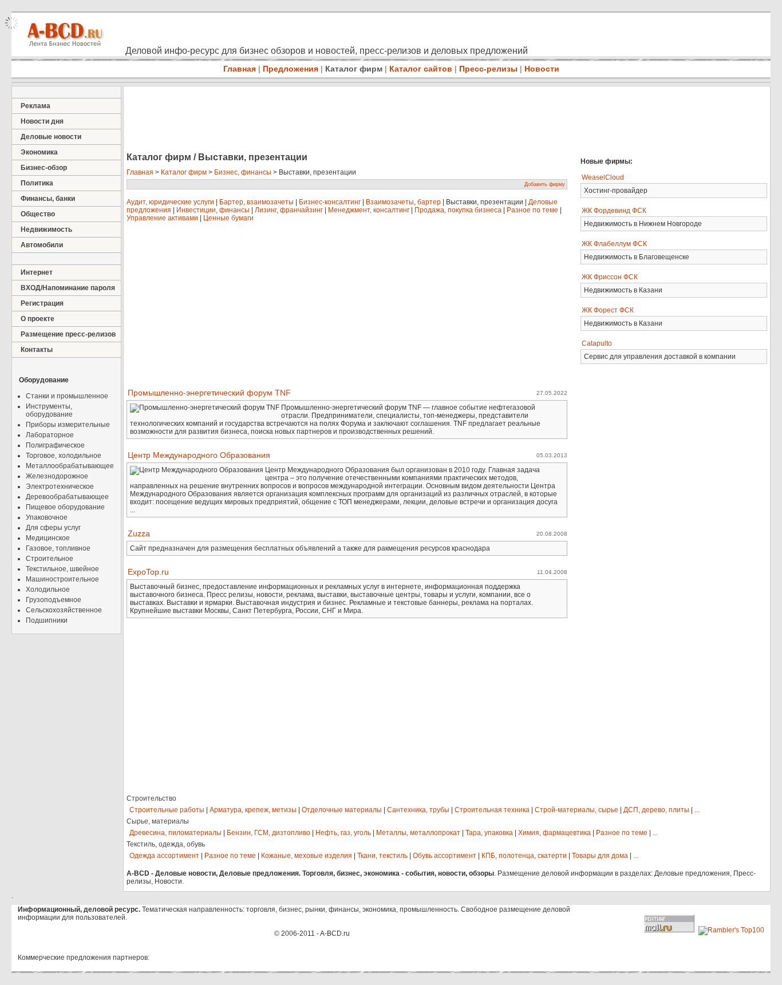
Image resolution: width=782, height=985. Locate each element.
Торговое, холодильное (63, 456)
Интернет (37, 272)
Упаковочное (47, 517)
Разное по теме (532, 210)
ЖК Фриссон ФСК (610, 277)
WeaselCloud (603, 177)
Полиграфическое (55, 445)
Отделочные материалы (342, 810)
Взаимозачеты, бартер (403, 202)
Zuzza (139, 533)
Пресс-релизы (488, 68)
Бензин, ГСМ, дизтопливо (268, 833)
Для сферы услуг (53, 528)
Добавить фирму (544, 184)
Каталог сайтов (420, 68)
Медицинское (48, 538)
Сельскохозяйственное (64, 610)
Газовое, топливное (58, 548)
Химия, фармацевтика (554, 833)
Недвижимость (46, 230)
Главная (239, 68)
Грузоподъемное (53, 600)
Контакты (37, 350)
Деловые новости (51, 137)
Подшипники (47, 620)
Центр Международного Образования (199, 455)
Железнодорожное (57, 476)
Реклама (35, 106)
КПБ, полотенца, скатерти (524, 856)
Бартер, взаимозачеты (256, 202)
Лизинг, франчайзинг (289, 210)
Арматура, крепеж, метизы (253, 810)
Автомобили (42, 245)
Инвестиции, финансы (213, 210)
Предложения (290, 68)
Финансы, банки (48, 199)
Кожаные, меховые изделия (306, 856)
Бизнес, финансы (242, 172)
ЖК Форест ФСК (608, 310)
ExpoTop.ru (148, 571)
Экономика (39, 152)
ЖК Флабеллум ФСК (614, 244)
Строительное (49, 559)
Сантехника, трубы (418, 810)
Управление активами (162, 218)
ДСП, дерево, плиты (656, 810)
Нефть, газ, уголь (343, 833)
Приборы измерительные (68, 425)
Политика (37, 183)
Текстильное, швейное (62, 569)
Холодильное (48, 590)
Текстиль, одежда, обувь (166, 844)
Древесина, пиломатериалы (175, 833)
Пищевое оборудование (65, 507)
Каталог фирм (353, 68)
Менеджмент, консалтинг (368, 210)
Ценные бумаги (228, 218)
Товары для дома (600, 856)
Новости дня (42, 121)
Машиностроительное (62, 579)
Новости (541, 68)
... (697, 810)
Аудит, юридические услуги (170, 202)
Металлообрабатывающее (70, 466)
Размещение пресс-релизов (68, 334)
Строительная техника (492, 810)
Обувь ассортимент (444, 856)
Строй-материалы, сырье (576, 810)
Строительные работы (166, 810)
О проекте (37, 319)
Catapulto (597, 343)
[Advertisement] (332, 120)
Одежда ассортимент (164, 856)
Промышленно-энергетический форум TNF (209, 392)
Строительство (151, 798)
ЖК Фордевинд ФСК (614, 211)
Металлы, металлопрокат (418, 833)
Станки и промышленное (67, 396)
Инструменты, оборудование (49, 410)
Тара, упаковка (489, 833)
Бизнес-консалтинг (330, 202)
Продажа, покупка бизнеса (457, 210)
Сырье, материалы (158, 821)
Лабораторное (50, 435)
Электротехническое (60, 486)
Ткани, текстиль (382, 856)
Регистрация (42, 303)
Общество (38, 214)
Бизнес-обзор (44, 168)
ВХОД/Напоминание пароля (68, 288)
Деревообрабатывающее (67, 497)
